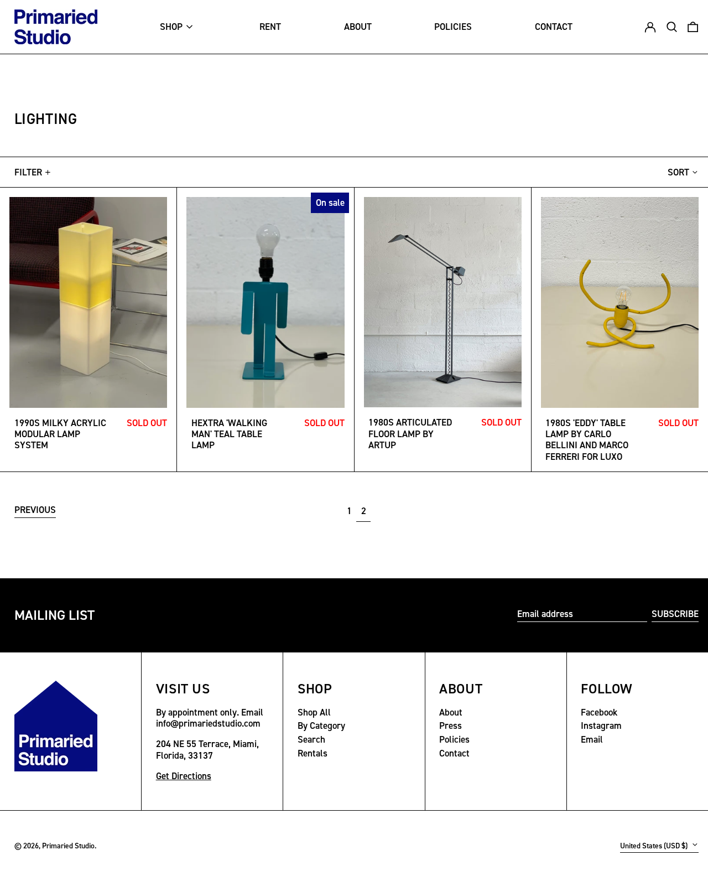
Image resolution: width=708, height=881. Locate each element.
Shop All (314, 712)
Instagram (601, 725)
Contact (454, 753)
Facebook (599, 712)
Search (311, 739)
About (450, 712)
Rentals (312, 753)
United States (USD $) (654, 846)
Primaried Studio (68, 846)
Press (450, 725)
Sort (678, 172)
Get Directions (183, 776)
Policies (454, 739)
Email (592, 739)
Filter (28, 172)
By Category (321, 725)
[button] (693, 27)
